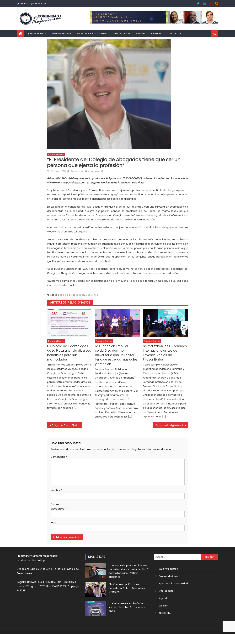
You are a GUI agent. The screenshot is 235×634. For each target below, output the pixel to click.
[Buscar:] (177, 556)
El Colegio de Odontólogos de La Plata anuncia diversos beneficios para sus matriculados (69, 353)
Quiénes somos (36, 33)
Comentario (59, 457)
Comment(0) (95, 171)
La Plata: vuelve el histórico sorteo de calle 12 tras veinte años (127, 607)
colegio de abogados (72, 294)
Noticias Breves (56, 154)
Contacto (174, 33)
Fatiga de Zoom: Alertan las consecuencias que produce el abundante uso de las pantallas (67, 425)
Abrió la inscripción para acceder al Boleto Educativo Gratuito (127, 588)
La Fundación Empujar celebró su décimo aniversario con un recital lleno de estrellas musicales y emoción (116, 355)
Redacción (77, 171)
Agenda (140, 33)
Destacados (122, 33)
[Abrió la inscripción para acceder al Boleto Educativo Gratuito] (95, 589)
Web (53, 522)
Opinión (156, 33)
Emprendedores (61, 33)
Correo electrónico (58, 506)
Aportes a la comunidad (92, 33)
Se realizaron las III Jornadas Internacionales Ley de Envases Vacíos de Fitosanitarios (165, 353)
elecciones (91, 294)
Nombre (56, 490)
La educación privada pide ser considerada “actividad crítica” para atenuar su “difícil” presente (128, 571)
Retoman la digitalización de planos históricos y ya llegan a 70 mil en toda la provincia (172, 425)
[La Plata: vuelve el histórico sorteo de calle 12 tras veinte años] (95, 608)
